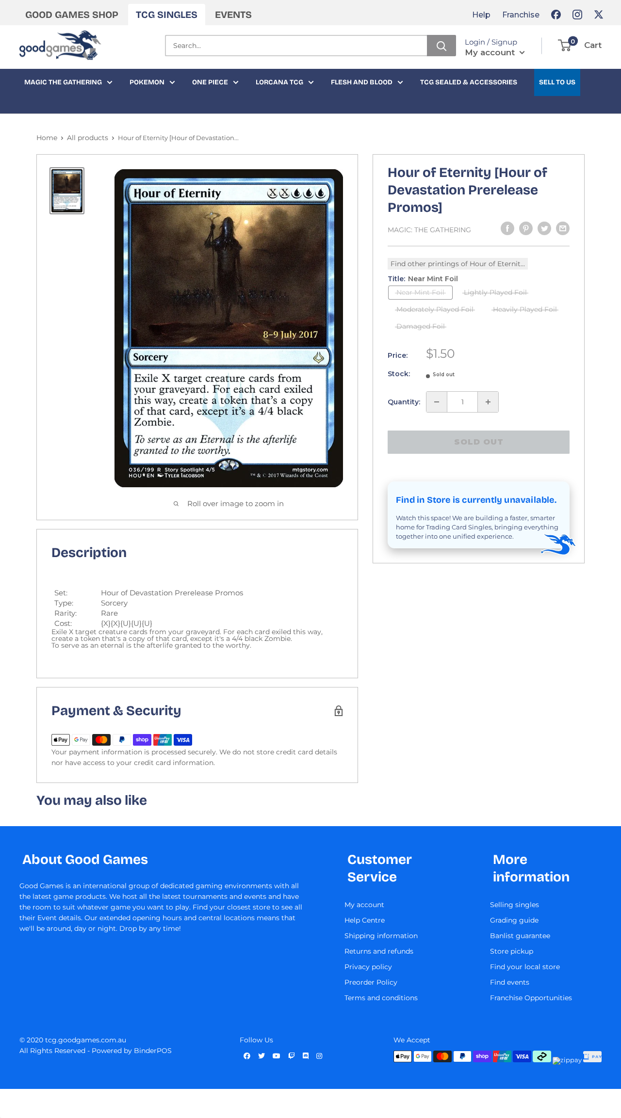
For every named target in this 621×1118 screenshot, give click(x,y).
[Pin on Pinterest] (526, 228)
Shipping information (381, 935)
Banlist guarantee (520, 935)
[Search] (441, 45)
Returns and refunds (378, 951)
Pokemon (147, 82)
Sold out (479, 442)
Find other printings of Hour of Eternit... (458, 263)
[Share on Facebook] (507, 228)
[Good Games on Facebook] (556, 14)
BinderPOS (153, 1050)
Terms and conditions (381, 997)
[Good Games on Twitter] (599, 14)
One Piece (210, 82)
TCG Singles (166, 14)
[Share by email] (563, 228)
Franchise (520, 14)
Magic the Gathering (63, 82)
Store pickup (511, 951)
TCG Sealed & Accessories (468, 82)
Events (233, 14)
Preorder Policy (370, 982)
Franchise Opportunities (531, 997)
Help (481, 14)
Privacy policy (368, 966)
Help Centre (364, 920)
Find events (509, 982)
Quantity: (404, 402)
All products (87, 137)
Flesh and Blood (361, 82)
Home (46, 137)
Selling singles (514, 904)
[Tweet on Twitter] (544, 228)
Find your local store (525, 966)
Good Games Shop (71, 14)
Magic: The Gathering (429, 229)
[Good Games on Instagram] (577, 14)
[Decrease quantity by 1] (436, 402)
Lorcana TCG (279, 82)
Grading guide (514, 920)
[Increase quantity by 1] (488, 402)
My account (491, 52)
